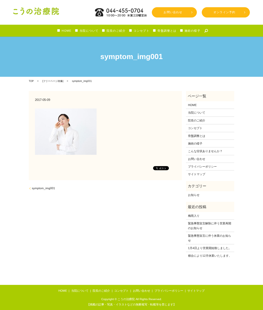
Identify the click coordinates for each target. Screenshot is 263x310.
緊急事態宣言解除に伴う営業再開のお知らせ (209, 226)
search (206, 31)
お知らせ (194, 195)
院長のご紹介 (116, 30)
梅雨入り (194, 215)
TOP (31, 81)
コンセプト (141, 30)
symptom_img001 (43, 188)
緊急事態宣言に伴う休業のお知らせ (209, 238)
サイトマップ (196, 174)
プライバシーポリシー (202, 166)
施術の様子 (192, 30)
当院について (89, 30)
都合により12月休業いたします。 (210, 255)
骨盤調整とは (166, 30)
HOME (67, 30)
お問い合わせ (173, 12)
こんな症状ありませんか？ (205, 151)
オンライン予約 (224, 12)
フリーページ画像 (53, 81)
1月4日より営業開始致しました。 (210, 248)
